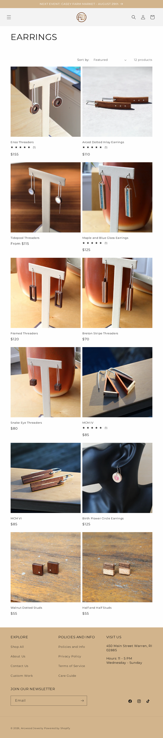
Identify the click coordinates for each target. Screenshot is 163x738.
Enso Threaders (22, 142)
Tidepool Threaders (25, 237)
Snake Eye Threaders (26, 422)
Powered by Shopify (57, 728)
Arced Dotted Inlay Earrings (103, 142)
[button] (9, 17)
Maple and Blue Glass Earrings (105, 237)
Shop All (17, 647)
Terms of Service (71, 666)
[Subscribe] (82, 701)
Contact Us (19, 666)
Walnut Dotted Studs (26, 607)
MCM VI (16, 518)
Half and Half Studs (96, 607)
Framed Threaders (24, 333)
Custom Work (22, 676)
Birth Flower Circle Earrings (103, 518)
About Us (18, 656)
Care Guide (67, 676)
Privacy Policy (69, 656)
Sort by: (83, 60)
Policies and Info (71, 647)
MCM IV (88, 422)
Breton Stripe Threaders (100, 333)
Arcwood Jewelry (32, 728)
